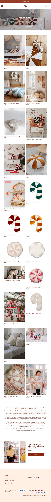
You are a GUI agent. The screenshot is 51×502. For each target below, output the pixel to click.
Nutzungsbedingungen (28, 495)
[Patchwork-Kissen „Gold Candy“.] (36, 159)
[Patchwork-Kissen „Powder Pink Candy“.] (14, 50)
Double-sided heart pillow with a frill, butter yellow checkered (36, 446)
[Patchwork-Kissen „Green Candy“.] (36, 123)
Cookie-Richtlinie (35, 497)
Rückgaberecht (43, 497)
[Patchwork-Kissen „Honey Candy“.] (36, 86)
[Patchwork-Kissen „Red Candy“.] (14, 159)
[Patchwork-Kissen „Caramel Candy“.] (36, 50)
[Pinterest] (11, 483)
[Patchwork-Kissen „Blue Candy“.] (14, 86)
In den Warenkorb (36, 454)
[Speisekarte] (2, 6)
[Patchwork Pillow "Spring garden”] (14, 379)
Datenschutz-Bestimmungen (40, 495)
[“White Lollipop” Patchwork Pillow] (14, 272)
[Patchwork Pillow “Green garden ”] (36, 379)
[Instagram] (8, 483)
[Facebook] (5, 483)
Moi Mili (9, 490)
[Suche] (46, 6)
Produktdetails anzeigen (33, 459)
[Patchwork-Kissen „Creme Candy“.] (14, 121)
